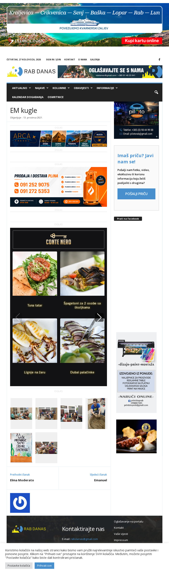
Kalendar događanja (27, 97)
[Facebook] (159, 60)
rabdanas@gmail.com (84, 539)
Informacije (105, 88)
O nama (82, 59)
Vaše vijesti (121, 534)
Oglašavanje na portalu (128, 521)
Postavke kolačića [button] (19, 565)
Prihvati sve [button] (44, 565)
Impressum (121, 540)
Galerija (95, 59)
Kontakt (69, 59)
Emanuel (100, 480)
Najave (40, 88)
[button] (156, 92)
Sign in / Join (53, 59)
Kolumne (59, 88)
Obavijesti (81, 88)
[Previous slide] (17, 317)
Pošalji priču (136, 194)
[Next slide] (99, 317)
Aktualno (19, 88)
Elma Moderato (22, 480)
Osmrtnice (55, 97)
